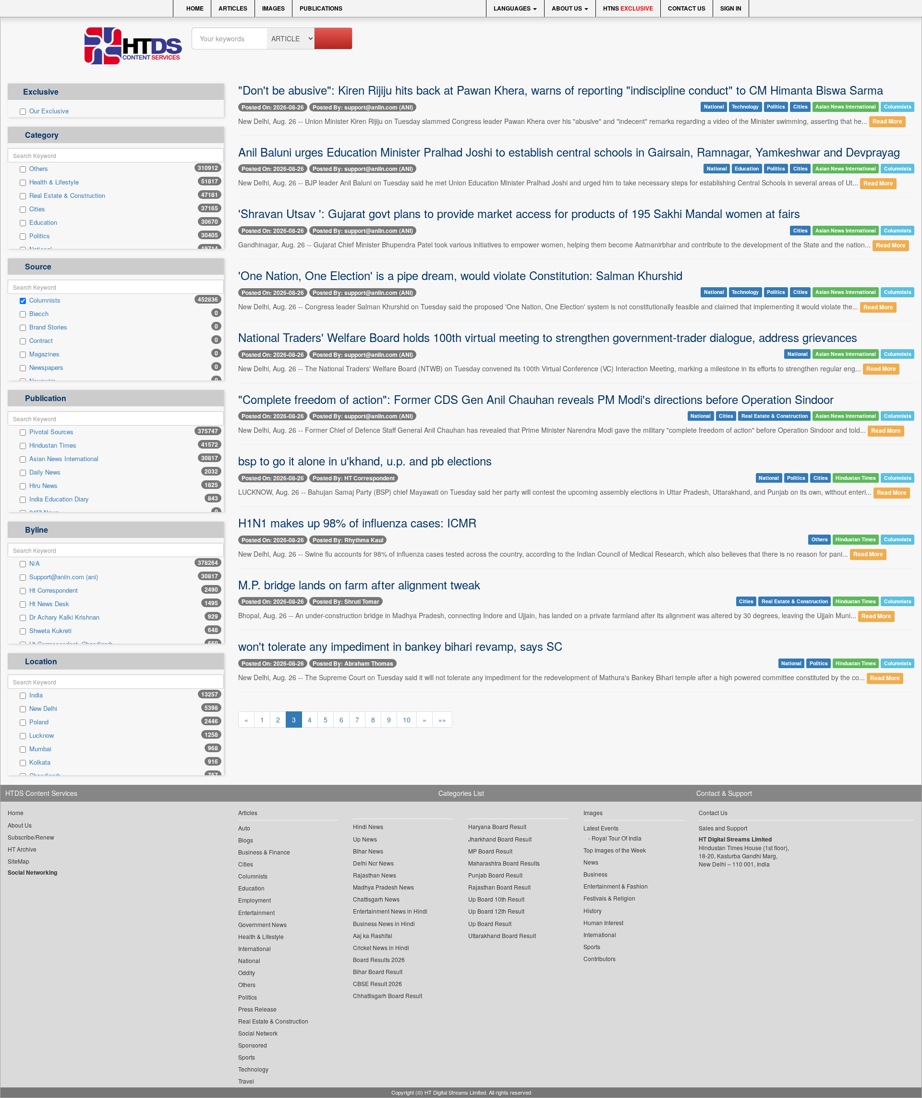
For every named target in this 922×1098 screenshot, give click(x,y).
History (592, 910)
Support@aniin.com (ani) (63, 577)
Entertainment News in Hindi (390, 911)
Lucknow (41, 735)
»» (442, 719)
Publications (321, 8)
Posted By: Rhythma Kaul (348, 540)
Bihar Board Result (377, 971)
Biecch (39, 313)
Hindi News (368, 826)
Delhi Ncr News (373, 863)
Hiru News (43, 485)
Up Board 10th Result (496, 899)
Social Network (258, 1033)
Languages (513, 8)
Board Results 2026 (379, 959)
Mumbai (40, 748)
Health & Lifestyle (54, 182)
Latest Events (601, 828)
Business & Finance (264, 852)
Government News (262, 924)
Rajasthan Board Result (499, 887)
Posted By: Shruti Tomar (346, 601)
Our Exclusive (49, 111)
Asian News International (63, 458)
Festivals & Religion (609, 898)
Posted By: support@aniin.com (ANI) (363, 107)
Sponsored (252, 1045)
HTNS (628, 8)
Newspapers (46, 367)
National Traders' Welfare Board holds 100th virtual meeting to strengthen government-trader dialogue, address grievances (547, 337)
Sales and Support (723, 828)
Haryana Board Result (497, 826)
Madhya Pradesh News (383, 887)
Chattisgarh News (376, 899)
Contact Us (686, 8)
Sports (246, 1057)
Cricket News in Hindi (381, 947)
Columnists (45, 300)
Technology (745, 106)
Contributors (599, 958)
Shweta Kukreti (50, 630)
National (714, 106)
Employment (254, 900)
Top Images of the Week (614, 850)
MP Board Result (490, 851)
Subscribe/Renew (31, 837)
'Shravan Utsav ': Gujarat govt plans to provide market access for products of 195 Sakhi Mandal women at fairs (519, 213)
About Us (567, 8)
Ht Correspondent (53, 590)
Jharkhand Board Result (500, 839)
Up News (365, 839)
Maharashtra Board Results (504, 863)
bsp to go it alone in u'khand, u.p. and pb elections (365, 460)
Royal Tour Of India (617, 838)
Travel (246, 1081)
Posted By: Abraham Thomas (353, 663)
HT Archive (22, 849)
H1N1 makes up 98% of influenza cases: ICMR (357, 522)
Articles (232, 8)
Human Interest (603, 922)
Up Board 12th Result (496, 911)
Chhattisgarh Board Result (387, 995)
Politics (39, 236)
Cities (37, 209)
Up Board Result (489, 923)
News (590, 862)
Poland (39, 722)
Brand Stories (48, 327)
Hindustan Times (52, 445)
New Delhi (43, 708)
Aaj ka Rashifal (372, 935)
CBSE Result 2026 (377, 983)
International (254, 948)
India (36, 695)
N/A (34, 563)
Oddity (246, 972)
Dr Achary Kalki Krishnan (64, 617)
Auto (244, 828)
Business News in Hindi (384, 923)
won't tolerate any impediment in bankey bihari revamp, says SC (400, 645)
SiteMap (18, 861)
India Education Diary (59, 499)
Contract (41, 340)
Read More (887, 122)
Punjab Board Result (495, 875)
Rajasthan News (374, 875)
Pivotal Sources (51, 431)
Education (43, 222)
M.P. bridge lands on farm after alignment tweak (359, 584)
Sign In (730, 8)
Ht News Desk (49, 603)
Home (194, 8)
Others (38, 168)
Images (273, 8)
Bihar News (368, 851)
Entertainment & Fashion (615, 886)
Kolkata (39, 762)
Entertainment (256, 912)
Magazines (44, 354)
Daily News (45, 472)
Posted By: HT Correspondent (354, 478)
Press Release (257, 1009)
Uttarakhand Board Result (502, 935)
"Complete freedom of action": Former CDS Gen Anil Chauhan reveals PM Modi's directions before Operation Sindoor (536, 398)
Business (595, 874)
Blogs (245, 840)
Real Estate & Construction (67, 195)
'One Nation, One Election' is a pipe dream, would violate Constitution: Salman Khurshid (460, 275)
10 (407, 719)
